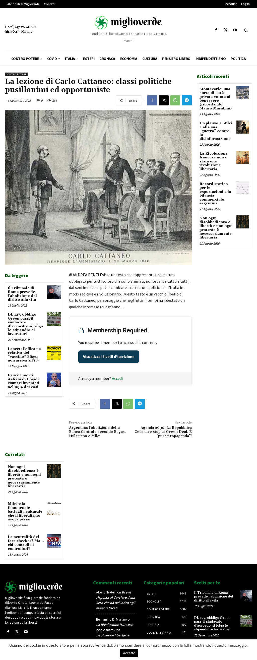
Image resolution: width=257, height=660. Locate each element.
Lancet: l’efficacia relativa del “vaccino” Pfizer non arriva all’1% (24, 355)
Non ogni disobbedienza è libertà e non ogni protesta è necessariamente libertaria (24, 477)
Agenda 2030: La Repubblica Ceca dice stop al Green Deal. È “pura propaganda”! (163, 432)
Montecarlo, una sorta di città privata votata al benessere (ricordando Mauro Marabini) (216, 99)
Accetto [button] (129, 653)
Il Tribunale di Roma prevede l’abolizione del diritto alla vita (22, 294)
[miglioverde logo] (128, 22)
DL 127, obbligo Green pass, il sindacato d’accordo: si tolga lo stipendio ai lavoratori (25, 324)
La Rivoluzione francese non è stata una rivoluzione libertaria (214, 161)
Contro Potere (16, 74)
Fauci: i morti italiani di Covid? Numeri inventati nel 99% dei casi (24, 381)
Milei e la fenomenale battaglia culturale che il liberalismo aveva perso (25, 512)
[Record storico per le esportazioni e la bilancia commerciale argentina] (242, 187)
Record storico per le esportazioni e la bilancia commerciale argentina (215, 194)
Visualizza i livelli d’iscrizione (109, 356)
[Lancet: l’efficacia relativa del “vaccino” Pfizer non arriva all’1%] (54, 353)
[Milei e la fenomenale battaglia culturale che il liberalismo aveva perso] (54, 508)
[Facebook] (216, 30)
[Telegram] (187, 100)
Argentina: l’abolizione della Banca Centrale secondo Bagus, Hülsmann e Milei (97, 432)
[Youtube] (234, 30)
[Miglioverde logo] (34, 587)
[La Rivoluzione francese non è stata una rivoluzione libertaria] (242, 157)
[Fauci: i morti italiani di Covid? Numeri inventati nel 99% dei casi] (54, 379)
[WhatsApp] (175, 100)
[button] (245, 30)
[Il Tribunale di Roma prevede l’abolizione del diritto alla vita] (54, 292)
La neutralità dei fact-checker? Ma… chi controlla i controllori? (26, 543)
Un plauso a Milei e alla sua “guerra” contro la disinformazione (216, 131)
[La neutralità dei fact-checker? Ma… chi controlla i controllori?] (54, 541)
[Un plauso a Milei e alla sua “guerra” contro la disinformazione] (242, 127)
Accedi (117, 378)
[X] (225, 30)
